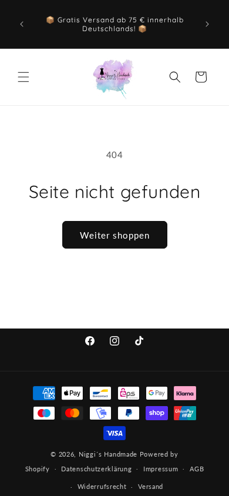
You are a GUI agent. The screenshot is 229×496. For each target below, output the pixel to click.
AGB (197, 468)
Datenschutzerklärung (96, 468)
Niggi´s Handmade (108, 454)
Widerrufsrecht (102, 486)
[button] (23, 77)
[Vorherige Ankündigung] (22, 24)
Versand (150, 486)
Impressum (160, 468)
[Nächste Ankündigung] (207, 24)
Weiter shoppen (115, 235)
